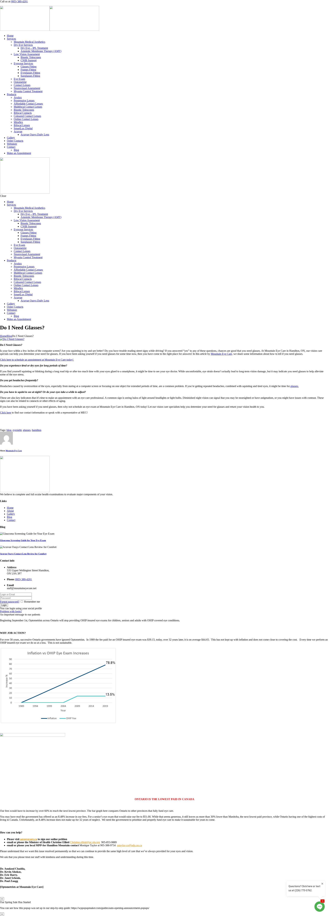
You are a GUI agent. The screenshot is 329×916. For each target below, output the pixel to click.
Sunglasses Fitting (30, 75)
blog (9, 430)
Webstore (12, 143)
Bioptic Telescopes (31, 57)
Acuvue (18, 131)
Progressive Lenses (24, 100)
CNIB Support (28, 60)
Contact (11, 146)
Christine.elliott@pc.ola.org (85, 842)
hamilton (36, 430)
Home (10, 35)
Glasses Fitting (28, 66)
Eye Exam (19, 78)
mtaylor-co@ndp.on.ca (129, 845)
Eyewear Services (23, 63)
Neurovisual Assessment (27, 88)
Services (11, 38)
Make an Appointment (19, 153)
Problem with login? (11, 611)
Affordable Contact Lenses (28, 103)
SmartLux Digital (23, 128)
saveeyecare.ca (28, 839)
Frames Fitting (28, 69)
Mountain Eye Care (14, 451)
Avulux (18, 97)
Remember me (32, 601)
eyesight (17, 430)
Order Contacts (15, 140)
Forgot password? (9, 601)
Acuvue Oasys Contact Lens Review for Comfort (23, 553)
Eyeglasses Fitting (30, 72)
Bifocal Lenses (22, 125)
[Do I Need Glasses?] (12, 339)
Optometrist (20, 82)
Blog (16, 150)
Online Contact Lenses (26, 119)
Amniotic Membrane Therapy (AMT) (41, 51)
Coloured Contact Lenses (27, 116)
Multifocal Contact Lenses (28, 106)
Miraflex (18, 122)
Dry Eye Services (23, 44)
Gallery (11, 137)
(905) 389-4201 (19, 1)
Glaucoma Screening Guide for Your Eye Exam (23, 540)
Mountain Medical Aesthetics (29, 41)
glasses (27, 430)
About (10, 510)
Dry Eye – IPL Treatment (34, 48)
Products (11, 94)
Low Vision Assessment (27, 54)
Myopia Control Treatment (28, 91)
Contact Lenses (22, 85)
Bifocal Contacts (23, 112)
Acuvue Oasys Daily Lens (35, 134)
